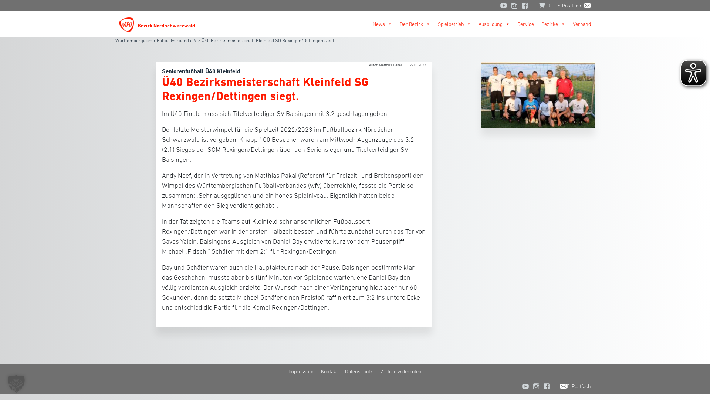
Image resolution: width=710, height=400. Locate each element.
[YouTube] (503, 5)
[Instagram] (514, 5)
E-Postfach (569, 6)
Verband (582, 24)
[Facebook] (526, 5)
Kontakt (329, 371)
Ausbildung (491, 24)
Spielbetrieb (451, 24)
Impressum (301, 371)
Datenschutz (359, 371)
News (379, 24)
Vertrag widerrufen (401, 371)
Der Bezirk (411, 24)
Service (525, 24)
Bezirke (549, 24)
